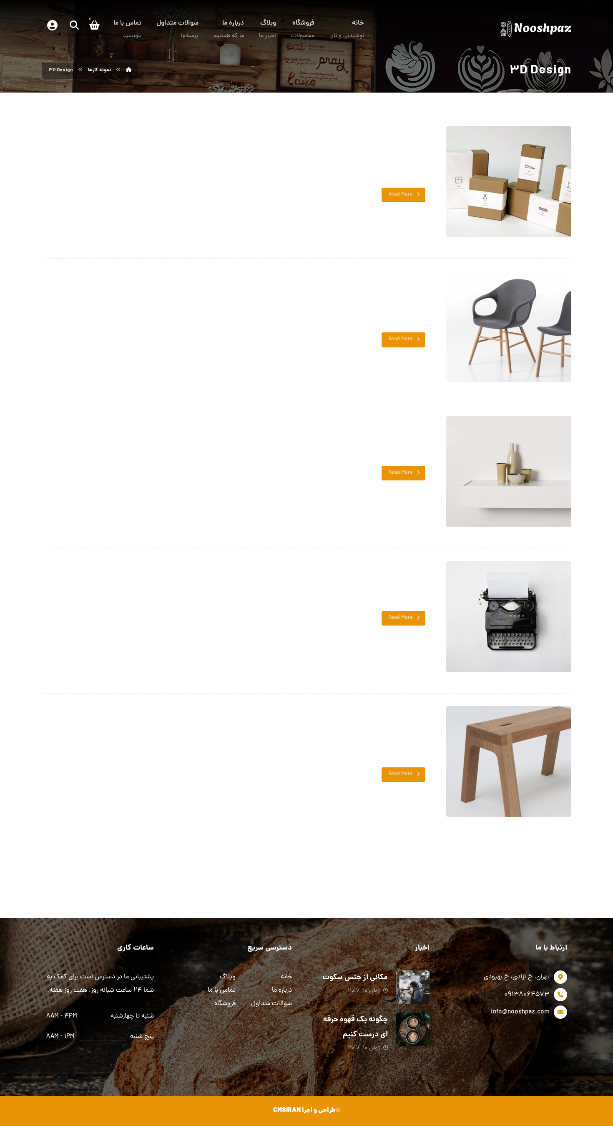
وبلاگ (228, 977)
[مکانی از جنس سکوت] (413, 987)
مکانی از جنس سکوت (355, 978)
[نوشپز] (129, 70)
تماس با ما (222, 990)
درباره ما (282, 990)
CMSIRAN (287, 1111)
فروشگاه (225, 1004)
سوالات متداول (271, 1004)
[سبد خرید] (94, 25)
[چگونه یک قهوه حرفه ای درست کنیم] (413, 1029)
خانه (286, 977)
